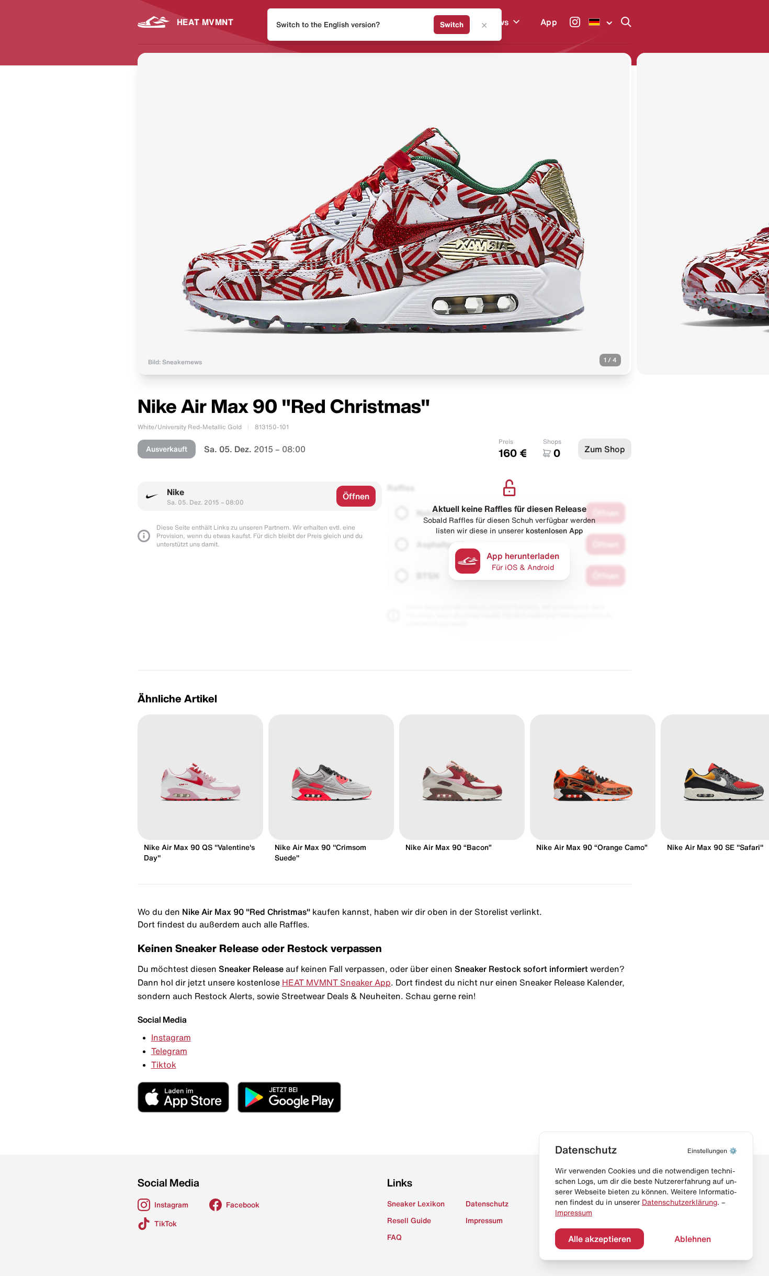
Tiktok (163, 1064)
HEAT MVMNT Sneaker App (336, 982)
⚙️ (712, 1150)
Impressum (573, 1212)
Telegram (169, 1051)
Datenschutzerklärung (679, 1202)
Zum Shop (604, 449)
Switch (451, 24)
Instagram (171, 1037)
